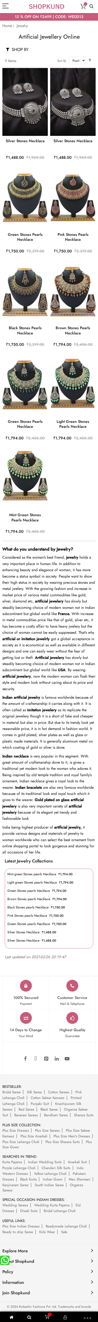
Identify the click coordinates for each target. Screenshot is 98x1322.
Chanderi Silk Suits (56, 1168)
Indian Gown (53, 1179)
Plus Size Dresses (15, 1130)
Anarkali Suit (77, 1162)
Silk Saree (34, 1092)
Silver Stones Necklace (25, 141)
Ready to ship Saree (17, 1232)
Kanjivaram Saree (15, 1185)
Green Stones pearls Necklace (25, 237)
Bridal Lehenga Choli (60, 1210)
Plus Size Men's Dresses (72, 1136)
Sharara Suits (83, 1115)
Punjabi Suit (40, 1103)
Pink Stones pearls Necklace (73, 237)
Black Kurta (28, 1179)
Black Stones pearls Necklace (25, 330)
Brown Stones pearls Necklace (73, 330)
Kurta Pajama (12, 1162)
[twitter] (35, 1059)
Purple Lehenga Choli (18, 1168)
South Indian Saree (49, 1185)
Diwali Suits (29, 1210)
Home (7, 25)
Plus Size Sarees (47, 1130)
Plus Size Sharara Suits (62, 1141)
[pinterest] (46, 1059)
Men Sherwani (79, 1179)
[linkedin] (56, 1059)
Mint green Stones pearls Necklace (25, 517)
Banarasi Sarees (26, 1115)
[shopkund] (46, 6)
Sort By (61, 61)
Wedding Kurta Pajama (51, 1205)
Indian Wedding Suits (45, 1162)
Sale (64, 1232)
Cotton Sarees (58, 1092)
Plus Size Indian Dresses (20, 1226)
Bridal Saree (11, 1092)
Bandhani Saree (56, 1115)
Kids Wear (47, 1232)
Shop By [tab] (20, 49)
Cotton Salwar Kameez (47, 1097)
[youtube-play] (67, 1059)
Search (91, 6)
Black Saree (49, 1109)
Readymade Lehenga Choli (66, 1226)
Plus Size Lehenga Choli (20, 1141)
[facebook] (25, 1059)
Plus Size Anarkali (33, 1136)
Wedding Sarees (15, 1205)
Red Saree (26, 1109)
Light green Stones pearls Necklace (73, 424)
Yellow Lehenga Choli (50, 1173)
